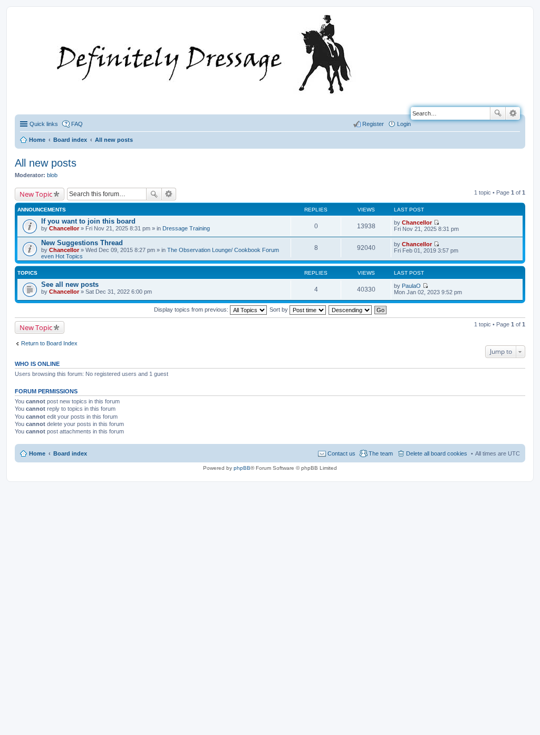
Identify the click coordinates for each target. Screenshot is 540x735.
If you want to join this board (88, 221)
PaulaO (411, 286)
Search (498, 113)
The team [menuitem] (381, 453)
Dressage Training (186, 228)
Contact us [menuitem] (341, 453)
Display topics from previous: (192, 309)
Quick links (44, 124)
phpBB (242, 468)
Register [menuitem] (373, 124)
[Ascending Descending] (351, 309)
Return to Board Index (49, 343)
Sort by (279, 309)
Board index (70, 453)
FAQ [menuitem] (77, 124)
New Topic (36, 194)
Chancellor (64, 228)
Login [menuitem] (404, 124)
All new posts (45, 163)
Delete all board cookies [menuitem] (436, 453)
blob (52, 175)
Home (37, 453)
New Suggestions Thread (82, 243)
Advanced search (513, 113)
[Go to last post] (436, 222)
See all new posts (70, 284)
